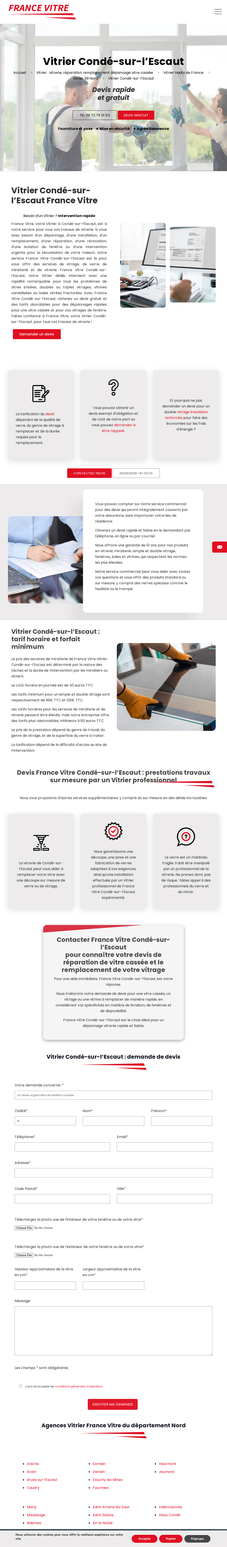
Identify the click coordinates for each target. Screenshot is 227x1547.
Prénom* (159, 1110)
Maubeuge (36, 1515)
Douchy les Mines (108, 1479)
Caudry (33, 1487)
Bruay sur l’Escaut (42, 1479)
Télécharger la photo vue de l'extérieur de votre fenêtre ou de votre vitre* (79, 1246)
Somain (99, 1463)
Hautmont (167, 1463)
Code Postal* (26, 1188)
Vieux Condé (169, 1515)
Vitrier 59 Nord (85, 78)
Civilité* (21, 1110)
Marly (32, 1507)
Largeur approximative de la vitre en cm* (112, 1272)
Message (22, 1300)
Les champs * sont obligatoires (41, 1367)
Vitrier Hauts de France (183, 72)
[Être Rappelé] (219, 547)
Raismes (34, 1522)
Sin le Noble (103, 1522)
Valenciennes (170, 1507)
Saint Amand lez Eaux (111, 1507)
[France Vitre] (42, 12)
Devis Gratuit (136, 115)
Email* (122, 1136)
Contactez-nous (89, 473)
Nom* (88, 1110)
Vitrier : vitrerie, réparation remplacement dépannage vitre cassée (94, 72)
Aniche (33, 1463)
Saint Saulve (103, 1515)
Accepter (144, 1539)
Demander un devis (37, 334)
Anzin (31, 1471)
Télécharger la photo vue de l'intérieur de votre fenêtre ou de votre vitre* (79, 1219)
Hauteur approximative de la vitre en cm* (44, 1272)
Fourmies (101, 1487)
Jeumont (166, 1471)
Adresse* (23, 1162)
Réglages (197, 1539)
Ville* (121, 1188)
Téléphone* (25, 1136)
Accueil (19, 72)
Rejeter (171, 1539)
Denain (99, 1471)
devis (49, 414)
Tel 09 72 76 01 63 (95, 115)
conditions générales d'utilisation (79, 1386)
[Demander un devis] (219, 639)
